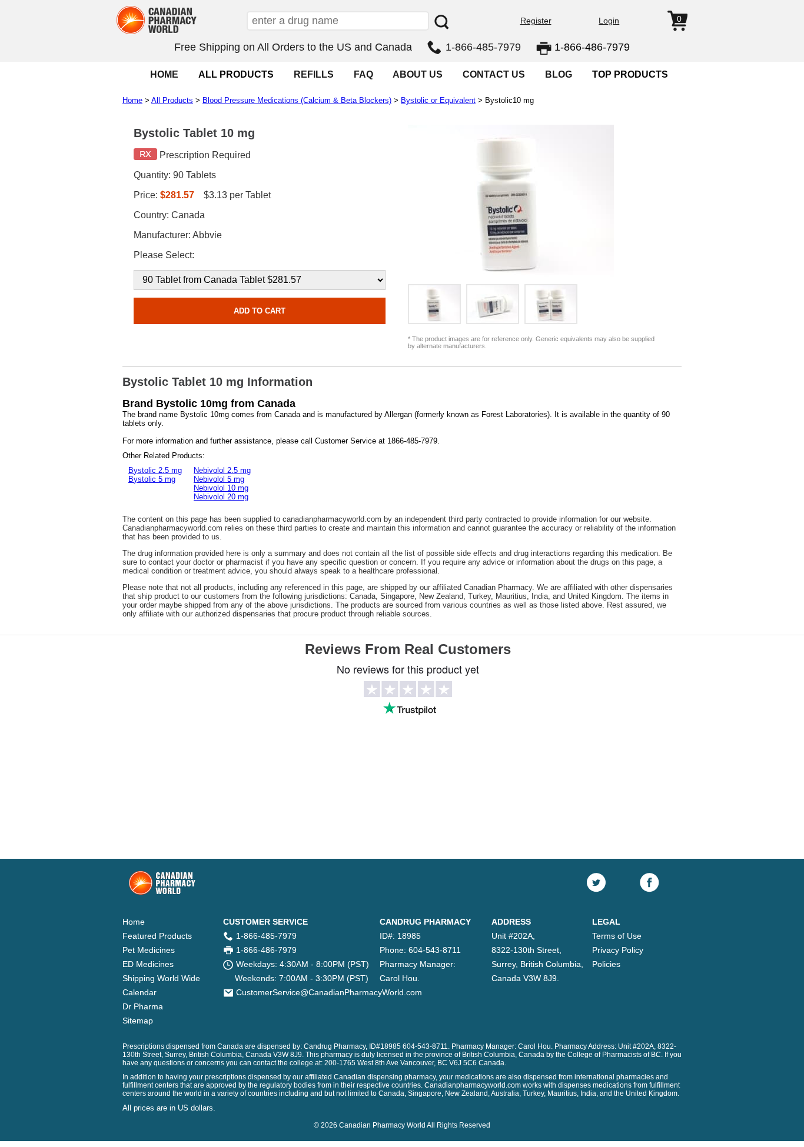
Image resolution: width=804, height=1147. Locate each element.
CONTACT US (494, 74)
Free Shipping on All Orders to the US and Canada (293, 47)
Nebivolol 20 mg (221, 496)
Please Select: (164, 255)
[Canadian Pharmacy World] (157, 32)
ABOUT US (418, 74)
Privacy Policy (617, 950)
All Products (172, 100)
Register (535, 20)
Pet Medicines (148, 950)
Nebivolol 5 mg (219, 479)
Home (132, 100)
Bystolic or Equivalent (438, 100)
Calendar (139, 992)
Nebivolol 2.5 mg (222, 470)
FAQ (363, 74)
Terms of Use (617, 936)
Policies (606, 964)
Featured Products (157, 936)
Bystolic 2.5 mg (155, 470)
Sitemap (137, 1020)
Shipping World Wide (161, 978)
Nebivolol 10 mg (221, 488)
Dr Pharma (142, 1006)
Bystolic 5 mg (151, 479)
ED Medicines (148, 964)
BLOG (558, 74)
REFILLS (314, 74)
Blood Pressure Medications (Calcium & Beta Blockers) (296, 100)
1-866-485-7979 (483, 47)
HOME (164, 74)
